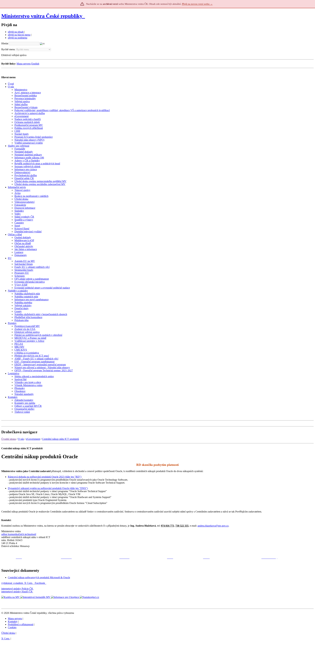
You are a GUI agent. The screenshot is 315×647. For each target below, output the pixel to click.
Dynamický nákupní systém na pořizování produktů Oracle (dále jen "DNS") (48, 488)
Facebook (40, 583)
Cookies (12, 627)
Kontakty (13, 621)
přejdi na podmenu (17, 37)
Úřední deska (8, 633)
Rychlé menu (8, 49)
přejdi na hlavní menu (19, 34)
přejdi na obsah (16, 31)
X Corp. (28, 583)
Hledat (4, 43)
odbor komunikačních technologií (18, 534)
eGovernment (33, 439)
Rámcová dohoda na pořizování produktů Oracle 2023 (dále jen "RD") (44, 476)
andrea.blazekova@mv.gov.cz (213, 525)
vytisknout (6, 583)
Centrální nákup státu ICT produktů (60, 439)
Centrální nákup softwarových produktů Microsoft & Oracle (39, 577)
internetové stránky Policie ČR (17, 588)
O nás (21, 439)
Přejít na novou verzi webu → (197, 4)
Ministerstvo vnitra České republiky (41, 16)
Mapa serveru (24, 63)
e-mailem (18, 583)
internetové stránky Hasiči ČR (16, 591)
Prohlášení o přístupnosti (20, 624)
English (35, 63)
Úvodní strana (8, 439)
